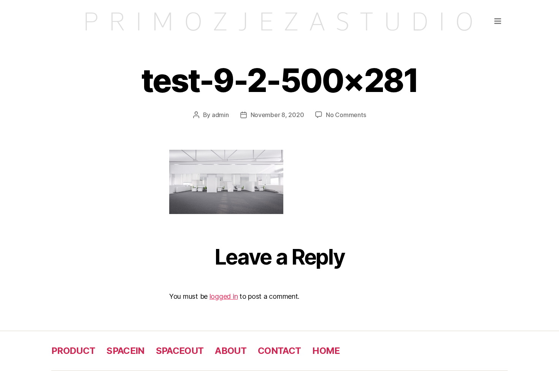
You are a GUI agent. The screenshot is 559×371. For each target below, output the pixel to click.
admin (220, 115)
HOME (326, 350)
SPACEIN (125, 350)
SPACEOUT (180, 350)
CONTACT (279, 350)
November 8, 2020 (277, 115)
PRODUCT (73, 350)
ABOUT (230, 350)
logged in (224, 296)
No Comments (346, 115)
